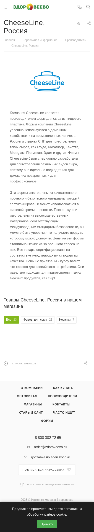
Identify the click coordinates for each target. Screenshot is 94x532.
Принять (47, 524)
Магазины (33, 404)
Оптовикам (27, 396)
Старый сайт (31, 412)
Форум (47, 421)
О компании (32, 388)
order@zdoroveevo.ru (50, 447)
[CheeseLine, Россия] (47, 80)
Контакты (61, 404)
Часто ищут (64, 412)
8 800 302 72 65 (48, 438)
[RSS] (78, 23)
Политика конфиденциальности (50, 484)
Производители (62, 396)
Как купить (63, 388)
